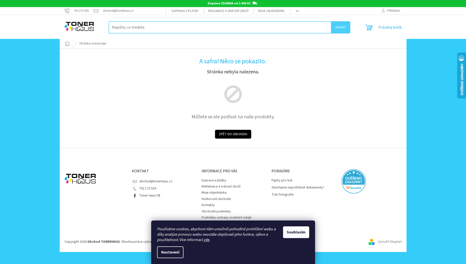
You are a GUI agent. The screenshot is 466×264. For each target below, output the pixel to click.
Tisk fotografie (283, 194)
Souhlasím (296, 232)
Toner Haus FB (149, 195)
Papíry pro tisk (282, 180)
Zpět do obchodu (233, 134)
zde (207, 239)
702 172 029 (147, 188)
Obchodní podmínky (216, 211)
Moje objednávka (271, 11)
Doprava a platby (185, 11)
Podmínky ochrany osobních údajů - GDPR (227, 220)
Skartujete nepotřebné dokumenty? (298, 187)
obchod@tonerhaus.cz (155, 181)
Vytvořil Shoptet (390, 242)
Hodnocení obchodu (216, 199)
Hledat (340, 27)
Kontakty (208, 205)
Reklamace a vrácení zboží (228, 11)
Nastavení (170, 252)
